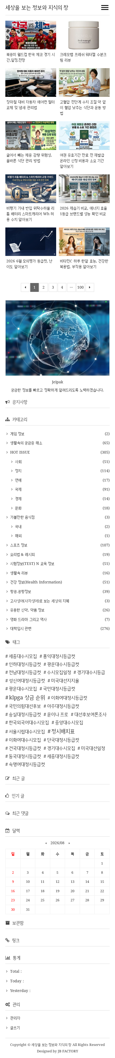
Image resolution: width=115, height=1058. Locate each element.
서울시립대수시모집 (27, 731)
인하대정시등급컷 (25, 664)
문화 (18, 507)
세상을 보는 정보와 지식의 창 (36, 7)
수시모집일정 (59, 672)
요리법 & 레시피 (22, 554)
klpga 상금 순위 (27, 697)
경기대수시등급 (91, 672)
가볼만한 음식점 (21, 517)
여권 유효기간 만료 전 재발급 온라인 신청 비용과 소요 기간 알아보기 (82, 160)
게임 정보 (16, 433)
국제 (18, 489)
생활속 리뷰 (18, 572)
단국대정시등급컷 (63, 740)
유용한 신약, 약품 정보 (26, 609)
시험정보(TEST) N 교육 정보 (31, 563)
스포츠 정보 (18, 545)
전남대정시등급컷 (25, 672)
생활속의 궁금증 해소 (25, 442)
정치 (17, 470)
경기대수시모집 (61, 748)
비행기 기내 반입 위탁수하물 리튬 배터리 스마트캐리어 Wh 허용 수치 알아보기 (30, 213)
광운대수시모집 (23, 688)
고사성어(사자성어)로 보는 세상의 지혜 (39, 600)
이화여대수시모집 (25, 740)
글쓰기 (15, 1027)
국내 (18, 526)
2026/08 (57, 842)
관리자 (15, 1017)
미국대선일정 (93, 748)
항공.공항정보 (20, 591)
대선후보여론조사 (90, 714)
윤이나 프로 (57, 714)
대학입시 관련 (20, 628)
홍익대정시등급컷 (59, 656)
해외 (18, 535)
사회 (18, 461)
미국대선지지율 (65, 680)
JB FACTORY (68, 1051)
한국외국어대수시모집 (29, 722)
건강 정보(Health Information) (35, 582)
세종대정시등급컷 (63, 756)
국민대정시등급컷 (59, 688)
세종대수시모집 (23, 656)
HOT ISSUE (19, 452)
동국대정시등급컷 (25, 756)
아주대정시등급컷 (63, 706)
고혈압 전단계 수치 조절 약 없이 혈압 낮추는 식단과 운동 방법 (83, 107)
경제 (18, 498)
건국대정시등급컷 (25, 748)
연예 (18, 480)
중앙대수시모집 (69, 722)
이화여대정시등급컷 (69, 698)
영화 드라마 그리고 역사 (28, 619)
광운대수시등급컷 (63, 664)
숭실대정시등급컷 (25, 714)
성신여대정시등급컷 (27, 680)
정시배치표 (63, 731)
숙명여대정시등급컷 (27, 764)
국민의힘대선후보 (25, 706)
